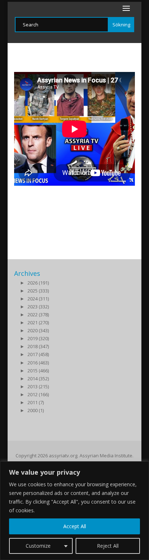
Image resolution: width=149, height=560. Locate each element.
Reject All (108, 545)
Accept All (74, 526)
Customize (38, 545)
